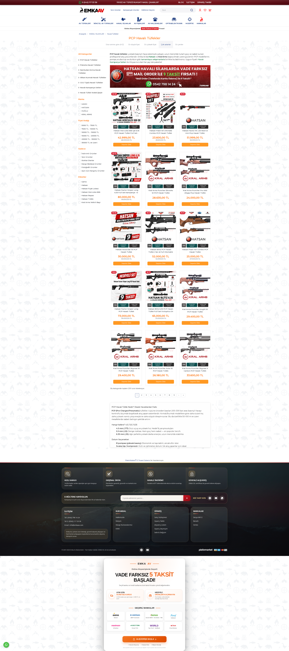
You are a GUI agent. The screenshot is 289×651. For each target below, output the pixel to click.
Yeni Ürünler (87, 157)
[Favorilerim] (205, 10)
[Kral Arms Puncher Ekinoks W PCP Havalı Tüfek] (161, 167)
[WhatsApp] (222, 498)
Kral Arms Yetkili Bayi (91, 202)
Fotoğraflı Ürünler (89, 167)
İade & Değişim (160, 532)
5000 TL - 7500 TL (89, 125)
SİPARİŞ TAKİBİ (204, 2)
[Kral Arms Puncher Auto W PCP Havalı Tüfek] (161, 345)
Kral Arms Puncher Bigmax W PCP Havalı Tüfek (126, 369)
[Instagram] (209, 498)
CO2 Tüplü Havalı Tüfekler (91, 83)
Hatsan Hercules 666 (91, 192)
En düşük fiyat (134, 45)
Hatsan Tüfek (87, 199)
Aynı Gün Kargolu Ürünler (93, 171)
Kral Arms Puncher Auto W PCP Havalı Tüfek (161, 369)
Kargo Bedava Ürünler (91, 164)
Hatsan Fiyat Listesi (90, 189)
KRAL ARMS (87, 114)
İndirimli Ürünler (89, 153)
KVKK (118, 529)
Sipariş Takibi (159, 521)
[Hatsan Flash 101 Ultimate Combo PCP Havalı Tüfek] (161, 108)
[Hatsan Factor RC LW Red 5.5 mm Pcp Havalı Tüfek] (195, 108)
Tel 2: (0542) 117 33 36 (72, 521)
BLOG (181, 2)
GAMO (84, 104)
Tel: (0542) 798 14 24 (72, 517)
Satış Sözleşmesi (160, 517)
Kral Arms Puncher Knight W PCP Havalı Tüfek (195, 310)
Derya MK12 (197, 517)
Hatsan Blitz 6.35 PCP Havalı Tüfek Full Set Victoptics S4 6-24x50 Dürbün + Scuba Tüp (161, 310)
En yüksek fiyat (150, 45)
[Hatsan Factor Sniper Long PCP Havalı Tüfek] (126, 286)
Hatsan (85, 185)
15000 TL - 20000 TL (90, 136)
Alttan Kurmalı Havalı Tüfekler (93, 77)
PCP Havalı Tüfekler (88, 60)
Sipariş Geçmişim (161, 529)
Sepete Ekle (126, 145)
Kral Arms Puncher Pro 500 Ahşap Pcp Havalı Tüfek (195, 191)
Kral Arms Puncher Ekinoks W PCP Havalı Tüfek (161, 191)
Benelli (195, 521)
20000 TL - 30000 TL (91, 139)
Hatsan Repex (88, 195)
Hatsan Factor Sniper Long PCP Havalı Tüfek (126, 310)
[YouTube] (215, 498)
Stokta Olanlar (88, 160)
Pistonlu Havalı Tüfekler (90, 65)
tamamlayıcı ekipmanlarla (153, 59)
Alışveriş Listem (160, 525)
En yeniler (179, 45)
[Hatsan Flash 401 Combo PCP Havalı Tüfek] (195, 227)
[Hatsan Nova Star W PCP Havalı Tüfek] (126, 227)
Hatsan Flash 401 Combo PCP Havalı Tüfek (195, 250)
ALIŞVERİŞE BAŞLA (146, 639)
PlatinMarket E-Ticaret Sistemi (137, 460)
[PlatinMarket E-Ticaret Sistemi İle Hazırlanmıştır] (205, 550)
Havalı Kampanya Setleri (90, 87)
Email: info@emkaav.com (73, 525)
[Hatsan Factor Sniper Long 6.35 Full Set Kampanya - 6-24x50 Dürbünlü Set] (126, 167)
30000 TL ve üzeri (89, 143)
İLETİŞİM (190, 2)
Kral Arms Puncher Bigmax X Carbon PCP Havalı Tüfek (195, 369)
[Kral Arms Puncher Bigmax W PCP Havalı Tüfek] (126, 345)
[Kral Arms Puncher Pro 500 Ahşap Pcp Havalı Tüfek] (195, 167)
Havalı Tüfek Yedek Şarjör (91, 93)
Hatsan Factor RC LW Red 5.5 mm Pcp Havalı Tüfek (195, 132)
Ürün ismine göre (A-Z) (115, 45)
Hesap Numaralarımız (124, 525)
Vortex (195, 525)
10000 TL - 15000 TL (90, 132)
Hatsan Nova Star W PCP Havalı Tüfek (126, 250)
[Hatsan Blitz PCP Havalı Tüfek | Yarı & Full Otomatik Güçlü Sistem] (161, 227)
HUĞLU (85, 111)
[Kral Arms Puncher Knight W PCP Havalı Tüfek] (195, 286)
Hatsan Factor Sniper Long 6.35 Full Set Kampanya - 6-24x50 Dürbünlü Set (126, 191)
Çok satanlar (166, 45)
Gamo (84, 182)
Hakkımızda (120, 517)
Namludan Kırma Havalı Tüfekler (89, 71)
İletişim (118, 521)
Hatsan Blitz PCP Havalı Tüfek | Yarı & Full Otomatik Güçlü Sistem (160, 250)
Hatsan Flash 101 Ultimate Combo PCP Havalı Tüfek (160, 132)
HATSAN (85, 107)
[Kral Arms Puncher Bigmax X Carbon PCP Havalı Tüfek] (195, 345)
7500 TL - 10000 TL (90, 129)
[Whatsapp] (6, 645)
